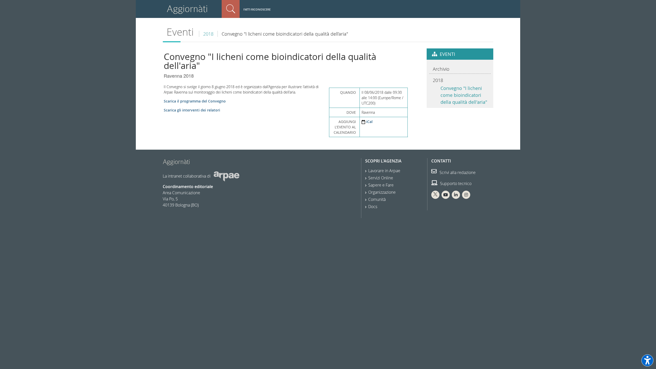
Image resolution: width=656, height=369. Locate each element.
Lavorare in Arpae (384, 170)
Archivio (441, 69)
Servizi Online (380, 178)
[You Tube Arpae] (446, 195)
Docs (372, 206)
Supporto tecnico (455, 183)
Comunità (377, 199)
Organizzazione (382, 192)
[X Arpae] (435, 195)
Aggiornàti (187, 8)
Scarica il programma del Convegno (195, 101)
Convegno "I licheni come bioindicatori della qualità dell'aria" (463, 95)
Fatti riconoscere (257, 9)
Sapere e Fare (381, 185)
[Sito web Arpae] (226, 176)
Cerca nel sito (231, 9)
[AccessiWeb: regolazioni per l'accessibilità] (647, 360)
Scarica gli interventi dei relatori (192, 110)
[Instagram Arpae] (466, 195)
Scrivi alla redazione (457, 172)
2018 (208, 34)
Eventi (180, 31)
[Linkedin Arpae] (456, 195)
